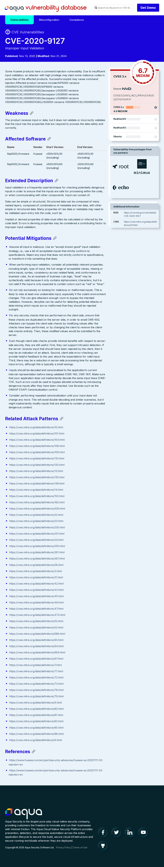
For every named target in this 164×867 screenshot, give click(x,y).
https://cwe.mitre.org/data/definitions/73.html (36, 683)
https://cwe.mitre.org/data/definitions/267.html (37, 558)
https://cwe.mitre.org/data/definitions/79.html (36, 696)
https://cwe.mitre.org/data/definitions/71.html (36, 671)
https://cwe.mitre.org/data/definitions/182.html (37, 502)
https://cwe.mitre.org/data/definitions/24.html (36, 539)
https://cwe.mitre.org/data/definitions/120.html (37, 464)
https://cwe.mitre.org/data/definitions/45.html (36, 596)
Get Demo (148, 8)
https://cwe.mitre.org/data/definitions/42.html (36, 583)
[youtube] (144, 833)
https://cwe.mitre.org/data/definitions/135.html (36, 477)
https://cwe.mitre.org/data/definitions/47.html (36, 608)
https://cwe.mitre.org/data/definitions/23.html (36, 521)
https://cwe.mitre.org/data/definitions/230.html (37, 527)
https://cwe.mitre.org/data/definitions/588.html (37, 633)
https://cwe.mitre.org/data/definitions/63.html (36, 640)
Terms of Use (80, 847)
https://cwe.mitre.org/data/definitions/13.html (36, 471)
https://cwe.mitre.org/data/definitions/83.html (36, 721)
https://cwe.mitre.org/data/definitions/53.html (36, 627)
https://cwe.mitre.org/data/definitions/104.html (37, 439)
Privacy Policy (63, 847)
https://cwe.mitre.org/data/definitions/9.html (35, 740)
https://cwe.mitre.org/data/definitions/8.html (35, 702)
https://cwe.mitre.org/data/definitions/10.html (36, 427)
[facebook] (104, 833)
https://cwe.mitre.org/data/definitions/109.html (37, 452)
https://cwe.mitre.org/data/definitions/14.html (36, 489)
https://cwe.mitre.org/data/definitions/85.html (36, 727)
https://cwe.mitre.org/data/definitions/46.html (36, 602)
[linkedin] (130, 833)
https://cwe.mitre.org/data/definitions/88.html (36, 733)
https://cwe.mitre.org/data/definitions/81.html (36, 715)
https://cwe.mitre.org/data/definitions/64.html (36, 646)
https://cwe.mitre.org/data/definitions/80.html (36, 708)
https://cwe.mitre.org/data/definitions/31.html (36, 577)
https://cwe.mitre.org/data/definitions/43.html (36, 589)
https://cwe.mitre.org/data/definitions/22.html (36, 514)
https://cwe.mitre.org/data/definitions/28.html (36, 565)
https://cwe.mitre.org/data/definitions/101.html (36, 433)
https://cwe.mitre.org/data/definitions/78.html (36, 690)
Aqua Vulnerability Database (45, 8)
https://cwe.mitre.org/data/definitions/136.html (36, 483)
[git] (104, 846)
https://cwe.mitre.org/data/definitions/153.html (36, 496)
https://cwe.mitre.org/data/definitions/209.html (37, 508)
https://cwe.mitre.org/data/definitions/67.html (36, 658)
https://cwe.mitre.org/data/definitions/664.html (37, 652)
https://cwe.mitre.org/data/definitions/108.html (37, 446)
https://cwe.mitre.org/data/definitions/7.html (35, 665)
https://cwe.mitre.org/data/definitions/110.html (36, 458)
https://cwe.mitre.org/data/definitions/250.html (37, 546)
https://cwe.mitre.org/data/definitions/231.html (36, 533)
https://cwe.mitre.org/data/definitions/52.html (36, 621)
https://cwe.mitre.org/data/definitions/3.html (35, 571)
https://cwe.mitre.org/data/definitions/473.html (37, 614)
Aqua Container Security (23, 814)
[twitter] (117, 833)
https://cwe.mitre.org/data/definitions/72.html (36, 677)
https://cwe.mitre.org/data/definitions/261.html (37, 552)
